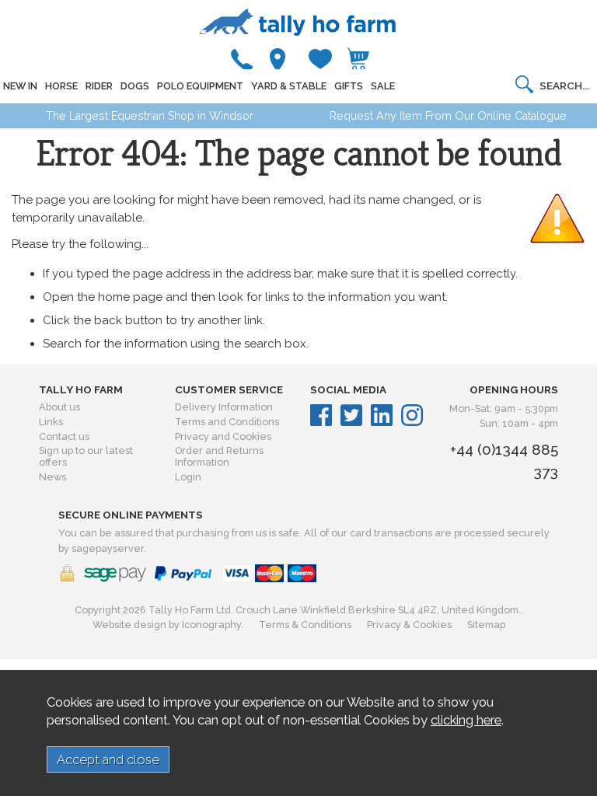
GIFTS (348, 86)
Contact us (64, 436)
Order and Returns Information (219, 456)
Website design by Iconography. (168, 624)
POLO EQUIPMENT (200, 86)
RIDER (99, 86)
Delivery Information (224, 407)
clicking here (466, 720)
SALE (383, 86)
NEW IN (20, 86)
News (52, 477)
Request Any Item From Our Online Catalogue (448, 116)
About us (59, 407)
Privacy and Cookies (223, 436)
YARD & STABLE (288, 86)
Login (188, 477)
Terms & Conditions (305, 624)
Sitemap (486, 624)
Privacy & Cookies (409, 624)
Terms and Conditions (227, 422)
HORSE (61, 86)
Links (51, 422)
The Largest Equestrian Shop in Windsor (149, 116)
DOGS (134, 86)
